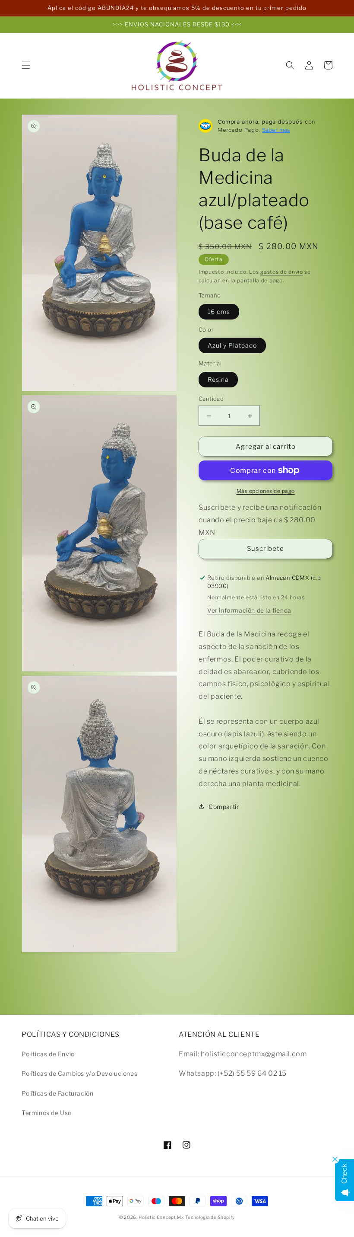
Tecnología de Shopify (210, 1217)
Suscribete (265, 549)
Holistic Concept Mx (161, 1217)
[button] (25, 65)
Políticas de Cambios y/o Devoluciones (79, 1073)
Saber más (276, 129)
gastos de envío (281, 271)
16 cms (219, 311)
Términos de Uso (47, 1112)
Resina (218, 379)
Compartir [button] (224, 806)
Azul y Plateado (232, 345)
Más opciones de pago (266, 491)
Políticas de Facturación (57, 1093)
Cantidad (211, 398)
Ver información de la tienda (249, 610)
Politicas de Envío (48, 1054)
